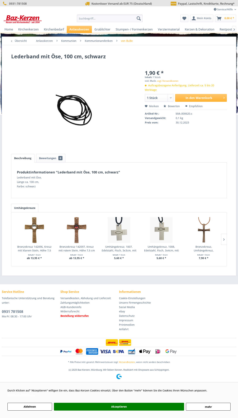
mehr (208, 407)
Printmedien (127, 324)
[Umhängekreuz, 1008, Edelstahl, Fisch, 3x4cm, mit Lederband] (161, 230)
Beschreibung (22, 158)
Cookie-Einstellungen (132, 298)
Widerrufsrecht (69, 311)
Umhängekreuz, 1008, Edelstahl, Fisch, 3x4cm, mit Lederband (161, 248)
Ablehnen (30, 406)
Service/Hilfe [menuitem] (225, 9)
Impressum (126, 320)
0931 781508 (12, 311)
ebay (122, 311)
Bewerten (174, 106)
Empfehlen (195, 106)
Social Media (127, 307)
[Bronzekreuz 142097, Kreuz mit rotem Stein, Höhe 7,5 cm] (76, 230)
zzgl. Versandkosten (167, 80)
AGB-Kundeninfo (70, 307)
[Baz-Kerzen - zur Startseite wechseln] (23, 19)
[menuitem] (110, 18)
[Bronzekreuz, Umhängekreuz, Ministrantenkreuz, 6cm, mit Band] (203, 230)
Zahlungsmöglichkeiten (75, 302)
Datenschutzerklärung (21, 395)
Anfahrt (123, 329)
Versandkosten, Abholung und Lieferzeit (85, 298)
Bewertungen (50, 158)
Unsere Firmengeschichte (135, 302)
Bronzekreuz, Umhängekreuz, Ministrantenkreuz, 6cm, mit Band (203, 248)
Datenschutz (127, 316)
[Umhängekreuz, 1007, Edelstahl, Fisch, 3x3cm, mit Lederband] (119, 230)
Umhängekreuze (24, 208)
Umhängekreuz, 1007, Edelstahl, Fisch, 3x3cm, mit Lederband (119, 248)
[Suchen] (139, 18)
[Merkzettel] (184, 18)
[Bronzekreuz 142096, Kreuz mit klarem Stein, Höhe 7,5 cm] (34, 230)
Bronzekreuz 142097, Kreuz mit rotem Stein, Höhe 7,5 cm (77, 248)
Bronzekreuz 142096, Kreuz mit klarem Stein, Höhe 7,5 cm (34, 248)
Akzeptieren (119, 406)
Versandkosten (127, 362)
